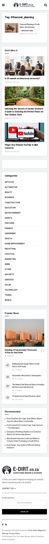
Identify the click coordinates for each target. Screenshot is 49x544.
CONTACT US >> (9, 488)
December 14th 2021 (12, 82)
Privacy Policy (14, 533)
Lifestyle (9, 254)
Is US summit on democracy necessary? (22, 78)
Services (9, 280)
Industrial (10, 249)
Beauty (8, 192)
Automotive (11, 187)
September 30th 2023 (12, 151)
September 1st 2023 (27, 33)
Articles (10, 73)
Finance (9, 228)
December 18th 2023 (12, 118)
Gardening (11, 103)
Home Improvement (15, 244)
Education (10, 208)
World (8, 300)
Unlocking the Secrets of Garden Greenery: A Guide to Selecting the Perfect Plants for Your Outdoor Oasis (24, 111)
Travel (8, 295)
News (7, 264)
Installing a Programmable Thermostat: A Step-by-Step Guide (21, 351)
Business (9, 197)
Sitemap (5, 533)
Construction (12, 203)
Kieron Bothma (27, 30)
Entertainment (13, 139)
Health (8, 238)
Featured (9, 223)
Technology (11, 290)
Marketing (10, 259)
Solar (8, 285)
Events (8, 218)
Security (9, 274)
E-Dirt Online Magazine (36, 530)
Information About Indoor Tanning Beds (26, 375)
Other (8, 269)
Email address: (8, 498)
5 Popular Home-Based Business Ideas (26, 396)
